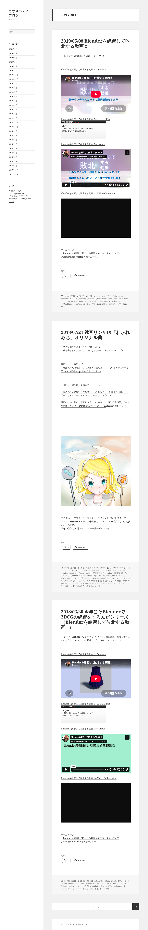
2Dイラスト (84, 568)
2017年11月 (13, 174)
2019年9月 (13, 83)
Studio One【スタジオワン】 (85, 301)
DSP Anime (74, 298)
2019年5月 (13, 101)
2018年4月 (13, 152)
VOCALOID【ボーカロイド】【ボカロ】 (76, 578)
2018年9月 (13, 131)
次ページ (135, 906)
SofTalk (70, 301)
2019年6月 (13, 96)
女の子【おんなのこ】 (109, 583)
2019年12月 (13, 75)
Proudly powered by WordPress (74, 924)
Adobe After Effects (102, 881)
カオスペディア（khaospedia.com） (17, 192)
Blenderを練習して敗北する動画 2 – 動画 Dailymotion (88, 193)
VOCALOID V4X (118, 575)
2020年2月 (13, 66)
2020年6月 (13, 57)
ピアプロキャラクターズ (90, 583)
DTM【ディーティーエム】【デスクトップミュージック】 (105, 570)
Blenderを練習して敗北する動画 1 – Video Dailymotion (88, 778)
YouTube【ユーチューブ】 (85, 304)
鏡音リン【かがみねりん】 (75, 586)
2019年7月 (13, 92)
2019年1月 (13, 118)
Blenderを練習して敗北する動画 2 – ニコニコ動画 (85, 119)
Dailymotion (118, 296)
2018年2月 (13, 161)
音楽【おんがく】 (94, 586)
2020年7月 (13, 53)
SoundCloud (77, 575)
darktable (65, 298)
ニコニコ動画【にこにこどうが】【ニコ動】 (104, 581)
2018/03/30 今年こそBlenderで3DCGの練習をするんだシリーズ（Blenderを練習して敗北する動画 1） (95, 619)
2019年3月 (13, 109)
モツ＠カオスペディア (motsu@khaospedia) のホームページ (21, 198)
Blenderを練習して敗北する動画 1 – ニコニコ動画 (85, 703)
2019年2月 (13, 114)
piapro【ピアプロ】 (116, 573)
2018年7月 (13, 140)
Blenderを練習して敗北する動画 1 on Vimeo (83, 728)
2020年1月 (13, 70)
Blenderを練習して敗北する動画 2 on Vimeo (83, 144)
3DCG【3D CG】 (86, 296)
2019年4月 (13, 105)
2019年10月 (13, 79)
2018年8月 (13, 135)
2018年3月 (13, 157)
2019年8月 (13, 88)
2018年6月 (13, 144)
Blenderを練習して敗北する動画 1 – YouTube (83, 654)
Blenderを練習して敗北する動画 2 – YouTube (83, 69)
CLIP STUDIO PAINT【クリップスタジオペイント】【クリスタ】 (86, 883)
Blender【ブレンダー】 (103, 296)
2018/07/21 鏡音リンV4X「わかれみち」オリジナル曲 (95, 334)
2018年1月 (13, 165)
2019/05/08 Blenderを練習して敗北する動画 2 (95, 43)
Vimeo (99, 301)
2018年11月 (13, 127)
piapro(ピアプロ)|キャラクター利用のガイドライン (86, 528)
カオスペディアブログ (20, 13)
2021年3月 (13, 49)
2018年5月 (13, 148)
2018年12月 (13, 122)
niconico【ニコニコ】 (87, 298)
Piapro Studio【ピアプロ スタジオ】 (93, 573)
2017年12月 (13, 170)
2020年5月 (13, 62)
